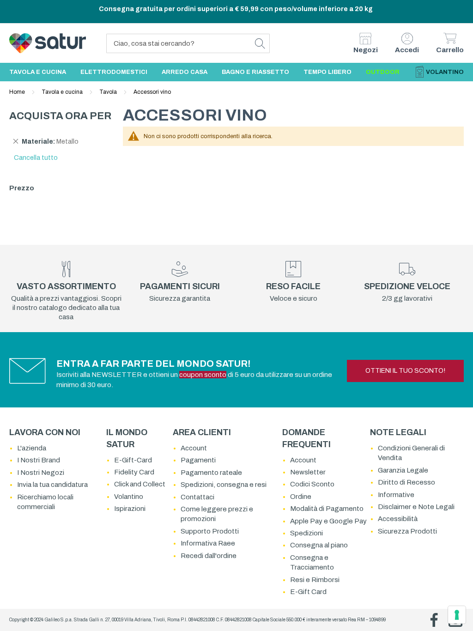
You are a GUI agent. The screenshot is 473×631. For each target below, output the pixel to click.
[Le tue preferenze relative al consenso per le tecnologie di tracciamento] (457, 615)
